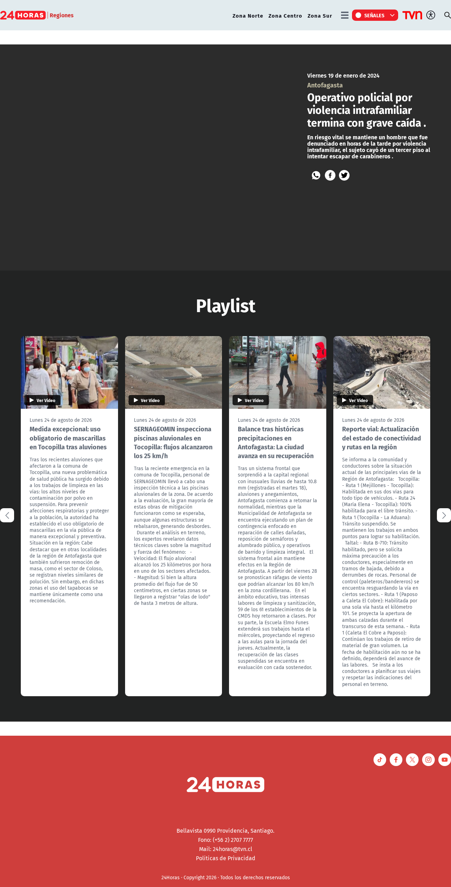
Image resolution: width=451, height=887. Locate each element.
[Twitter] (344, 175)
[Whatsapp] (316, 175)
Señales (374, 15)
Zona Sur (320, 15)
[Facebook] (330, 175)
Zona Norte (248, 15)
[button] (444, 515)
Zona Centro (285, 15)
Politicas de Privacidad (225, 858)
